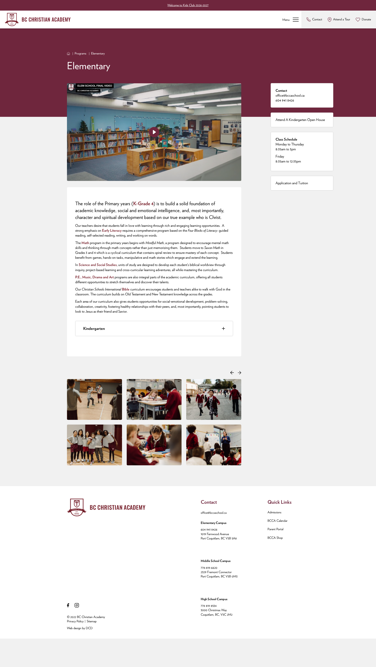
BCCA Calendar (277, 521)
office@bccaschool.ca (290, 95)
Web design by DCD (80, 628)
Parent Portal (275, 529)
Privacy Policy (75, 621)
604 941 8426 (285, 100)
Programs (80, 53)
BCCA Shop (275, 538)
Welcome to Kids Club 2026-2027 (188, 5)
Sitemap (92, 621)
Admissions (274, 512)
